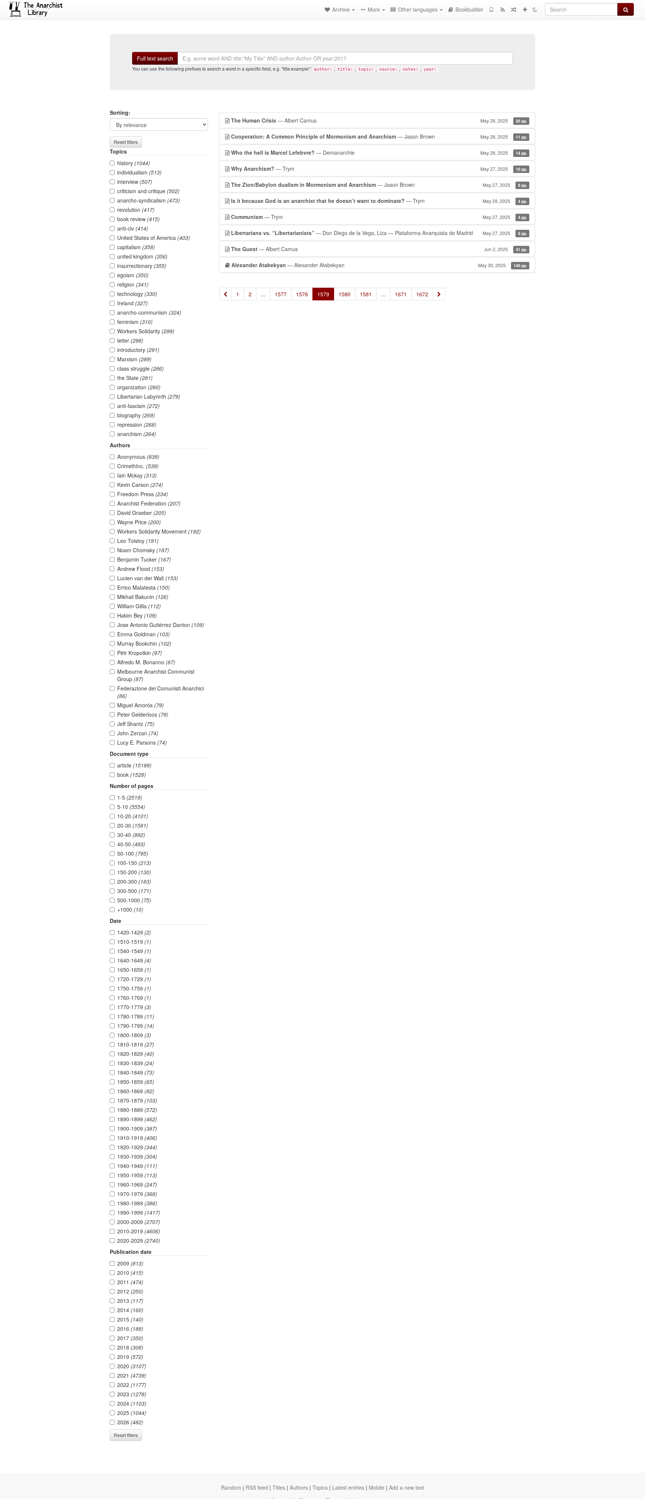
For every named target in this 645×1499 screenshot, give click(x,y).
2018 (130, 1347)
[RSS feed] (502, 9)
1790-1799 (135, 1025)
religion (133, 284)
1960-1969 (137, 1184)
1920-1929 (137, 1147)
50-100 (132, 853)
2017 (130, 1338)
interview (134, 181)
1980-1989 (137, 1203)
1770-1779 (134, 1007)
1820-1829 (135, 1053)
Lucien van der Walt (147, 578)
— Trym (379, 168)
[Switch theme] (534, 9)
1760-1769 (134, 997)
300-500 (134, 890)
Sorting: (120, 112)
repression (136, 424)
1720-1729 (134, 979)
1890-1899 (137, 1119)
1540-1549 (134, 951)
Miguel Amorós (140, 705)
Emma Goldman (143, 634)
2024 (131, 1403)
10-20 (132, 816)
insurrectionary (141, 265)
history (133, 163)
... (263, 294)
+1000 (130, 909)
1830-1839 (135, 1063)
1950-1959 (137, 1175)
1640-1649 (134, 960)
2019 (130, 1356)
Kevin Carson (140, 484)
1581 (366, 294)
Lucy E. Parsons (142, 742)
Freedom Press (142, 494)
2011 (130, 1282)
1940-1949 (137, 1165)
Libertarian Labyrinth (148, 396)
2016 (130, 1328)
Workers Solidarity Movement (159, 531)
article (134, 765)
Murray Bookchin (144, 643)
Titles (278, 1487)
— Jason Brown (379, 136)
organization (139, 387)
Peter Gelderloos (142, 714)
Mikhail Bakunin (142, 596)
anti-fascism (138, 405)
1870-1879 (137, 1100)
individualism (139, 172)
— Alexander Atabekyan (379, 265)
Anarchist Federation (149, 503)
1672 (422, 294)
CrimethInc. (138, 466)
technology (137, 293)
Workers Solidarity (145, 331)
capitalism (136, 247)
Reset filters (126, 142)
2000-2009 (138, 1222)
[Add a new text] (524, 9)
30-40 (131, 834)
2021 (131, 1375)
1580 (344, 294)
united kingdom (142, 256)
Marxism (134, 359)
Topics (320, 1487)
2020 (131, 1366)
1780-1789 (135, 1016)
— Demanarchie (379, 152)
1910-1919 (137, 1137)
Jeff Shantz (136, 723)
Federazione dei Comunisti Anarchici (160, 691)
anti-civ (132, 228)
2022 (131, 1384)
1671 (401, 294)
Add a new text (406, 1487)
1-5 (129, 797)
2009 (130, 1263)
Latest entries (348, 1487)
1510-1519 (134, 941)
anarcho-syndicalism (148, 200)
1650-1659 (134, 969)
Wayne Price (139, 522)
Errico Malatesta (143, 587)
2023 (131, 1394)
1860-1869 (135, 1091)
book (131, 774)
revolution (136, 209)
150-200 (134, 872)
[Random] (513, 9)
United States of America (153, 237)
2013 (130, 1300)
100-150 (134, 862)
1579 (323, 294)
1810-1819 (135, 1044)
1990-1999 (138, 1212)
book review (138, 219)
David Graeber (141, 512)
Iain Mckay (137, 475)
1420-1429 (134, 932)
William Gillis (139, 606)
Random (231, 1487)
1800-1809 (134, 1035)
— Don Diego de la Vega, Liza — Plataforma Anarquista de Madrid (379, 233)
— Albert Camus (379, 120)
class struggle (140, 368)
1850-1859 (135, 1081)
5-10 (131, 806)
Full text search (155, 58)
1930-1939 (137, 1156)
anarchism (136, 434)
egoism (133, 275)
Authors (299, 1487)
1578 (302, 294)
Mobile (376, 1487)
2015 (130, 1319)
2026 (130, 1422)
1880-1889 (137, 1109)
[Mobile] (491, 9)
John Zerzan (137, 733)
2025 (131, 1412)
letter (130, 340)
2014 (130, 1310)
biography (136, 415)
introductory (138, 349)
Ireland (132, 303)
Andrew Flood (140, 568)
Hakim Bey (137, 615)
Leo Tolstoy (138, 540)
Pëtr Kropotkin (139, 652)
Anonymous (138, 456)
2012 (130, 1291)
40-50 (131, 844)
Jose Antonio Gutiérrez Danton (160, 624)
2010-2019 (138, 1231)
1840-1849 (135, 1072)
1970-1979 (137, 1193)
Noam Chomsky (143, 550)
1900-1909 (137, 1128)
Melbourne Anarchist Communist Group (155, 675)
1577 (281, 294)
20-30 (132, 825)
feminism (135, 321)
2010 (130, 1272)
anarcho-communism (149, 312)
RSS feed (257, 1487)
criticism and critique (148, 191)
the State (135, 377)
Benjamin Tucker (144, 559)
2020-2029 (138, 1240)
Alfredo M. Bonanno (146, 662)
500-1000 (134, 900)
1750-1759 (134, 988)
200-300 (134, 881)
